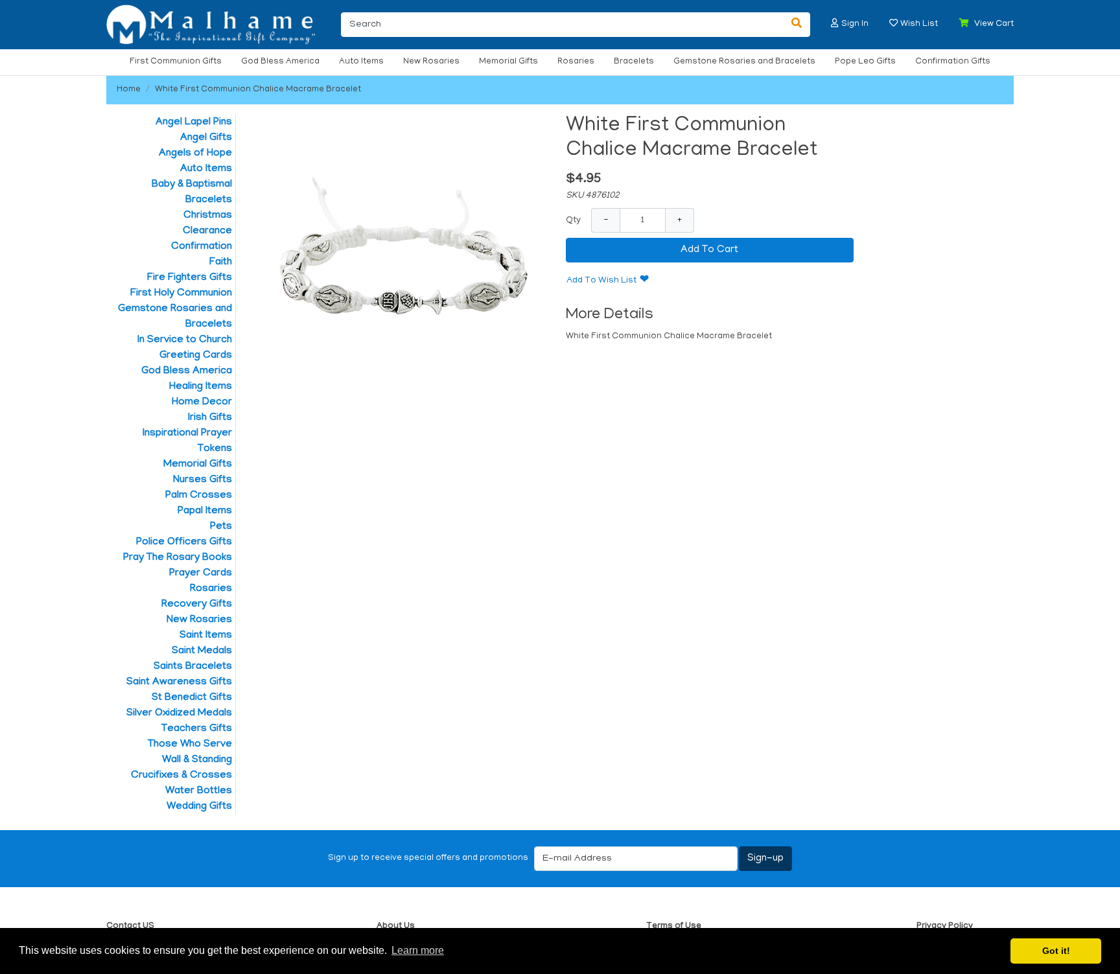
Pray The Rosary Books (177, 558)
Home (129, 90)
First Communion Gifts (176, 62)
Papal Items (205, 511)
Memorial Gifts (508, 62)
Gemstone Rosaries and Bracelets (744, 62)
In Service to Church (184, 340)
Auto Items (361, 62)
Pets (221, 527)
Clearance (207, 231)
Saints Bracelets (193, 667)
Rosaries (575, 62)
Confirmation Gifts (952, 62)
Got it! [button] (1056, 950)
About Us (396, 926)
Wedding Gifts (199, 807)
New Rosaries (431, 62)
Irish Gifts (210, 418)
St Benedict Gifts (192, 698)
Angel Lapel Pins (194, 122)
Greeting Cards (195, 356)
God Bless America (280, 62)
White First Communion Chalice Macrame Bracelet (258, 90)
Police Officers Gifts (184, 542)
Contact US (130, 926)
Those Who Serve (190, 744)
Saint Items (206, 636)
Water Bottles (198, 791)
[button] (835, 23)
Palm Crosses (198, 496)
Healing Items (200, 387)
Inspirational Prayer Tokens (187, 441)
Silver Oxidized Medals (179, 713)
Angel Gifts (206, 138)
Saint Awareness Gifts (179, 682)
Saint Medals (202, 651)
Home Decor (202, 402)
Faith (220, 262)
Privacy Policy (944, 926)
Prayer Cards (200, 573)
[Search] (796, 24)
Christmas (207, 216)
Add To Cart (709, 250)
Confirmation (201, 247)
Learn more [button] (417, 950)
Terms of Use (673, 926)
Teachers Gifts (196, 729)
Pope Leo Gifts (865, 62)
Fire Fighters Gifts (189, 278)
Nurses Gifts (202, 480)
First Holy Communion (181, 293)
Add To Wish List (601, 281)
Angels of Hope (195, 153)
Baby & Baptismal (192, 185)
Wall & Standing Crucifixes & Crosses (181, 768)
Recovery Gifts (196, 604)
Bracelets (634, 62)
